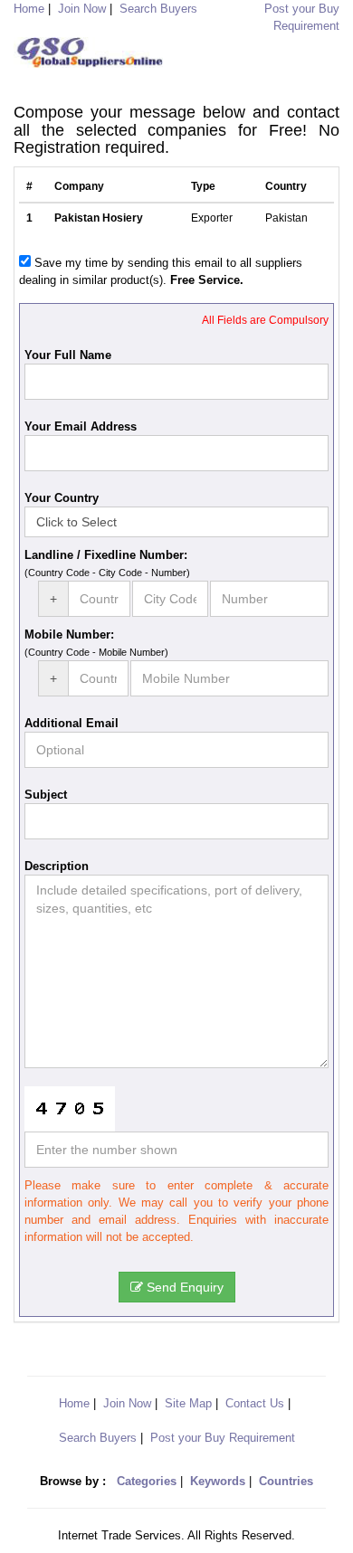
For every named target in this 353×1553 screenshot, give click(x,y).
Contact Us (254, 1403)
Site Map (188, 1403)
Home (74, 1403)
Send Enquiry (183, 1287)
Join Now (82, 8)
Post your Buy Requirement (222, 1437)
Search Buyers (158, 8)
